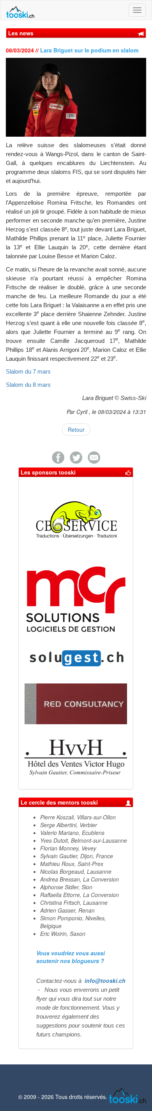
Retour (76, 429)
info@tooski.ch (105, 980)
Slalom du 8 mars (28, 385)
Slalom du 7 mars (28, 372)
